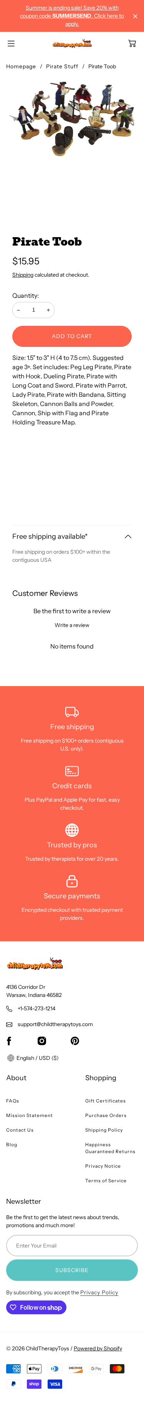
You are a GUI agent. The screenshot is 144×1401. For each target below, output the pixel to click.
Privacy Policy (99, 1292)
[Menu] (11, 43)
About (16, 1078)
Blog (11, 1144)
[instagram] (41, 1040)
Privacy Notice (103, 1166)
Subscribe (72, 1270)
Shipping (22, 274)
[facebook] (8, 1040)
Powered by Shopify (98, 1348)
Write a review (72, 625)
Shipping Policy (104, 1130)
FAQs (12, 1101)
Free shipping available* (50, 536)
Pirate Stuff (62, 66)
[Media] (72, 144)
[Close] (135, 16)
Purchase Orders (106, 1115)
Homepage (21, 66)
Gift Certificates (105, 1101)
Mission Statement (29, 1115)
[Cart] (132, 43)
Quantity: (25, 295)
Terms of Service (106, 1180)
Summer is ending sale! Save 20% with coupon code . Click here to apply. (72, 15)
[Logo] (72, 43)
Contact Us (20, 1130)
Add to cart (72, 336)
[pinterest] (74, 1040)
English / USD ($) (37, 1057)
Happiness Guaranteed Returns (110, 1148)
